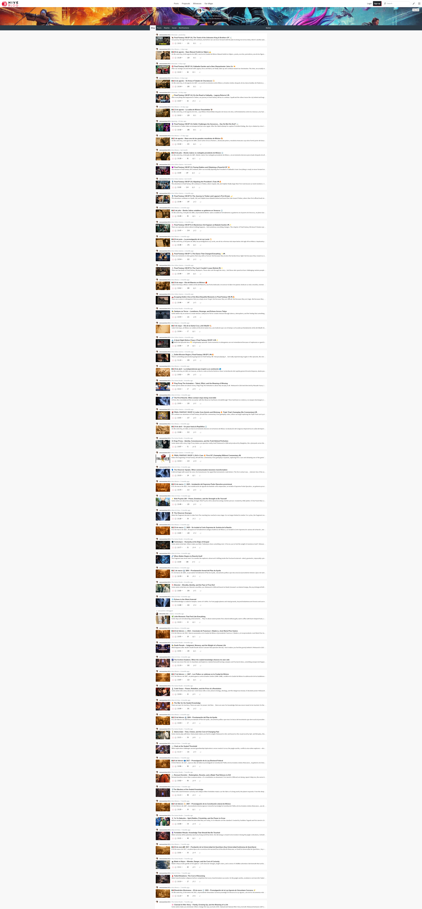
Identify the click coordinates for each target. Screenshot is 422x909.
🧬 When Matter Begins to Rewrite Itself (187, 556)
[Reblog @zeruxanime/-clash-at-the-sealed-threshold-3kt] (201, 752)
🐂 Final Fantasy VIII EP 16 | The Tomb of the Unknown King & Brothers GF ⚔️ (202, 37)
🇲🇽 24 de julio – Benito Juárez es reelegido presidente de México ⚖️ (197, 153)
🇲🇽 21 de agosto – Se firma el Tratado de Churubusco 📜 (193, 81)
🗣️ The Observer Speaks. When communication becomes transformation (199, 470)
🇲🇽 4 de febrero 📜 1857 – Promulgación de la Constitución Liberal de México (201, 804)
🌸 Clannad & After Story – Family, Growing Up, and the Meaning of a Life (200, 905)
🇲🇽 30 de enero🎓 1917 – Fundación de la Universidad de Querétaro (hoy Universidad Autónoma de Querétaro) (214, 847)
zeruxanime (163, 35)
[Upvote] (173, 43)
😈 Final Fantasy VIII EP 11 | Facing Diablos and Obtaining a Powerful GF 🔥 (201, 167)
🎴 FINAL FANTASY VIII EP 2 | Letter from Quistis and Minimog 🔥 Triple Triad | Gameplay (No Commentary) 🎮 (214, 412)
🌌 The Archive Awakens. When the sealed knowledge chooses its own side (200, 660)
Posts (176, 3)
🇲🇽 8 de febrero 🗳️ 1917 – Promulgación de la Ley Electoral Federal (197, 761)
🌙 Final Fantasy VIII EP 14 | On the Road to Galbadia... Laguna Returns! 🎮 (200, 95)
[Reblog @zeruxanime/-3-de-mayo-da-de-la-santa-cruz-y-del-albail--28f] (200, 331)
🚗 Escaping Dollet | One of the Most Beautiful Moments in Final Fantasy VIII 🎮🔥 (203, 297)
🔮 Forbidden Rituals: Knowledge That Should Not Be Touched (196, 833)
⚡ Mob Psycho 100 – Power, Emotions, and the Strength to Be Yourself (199, 499)
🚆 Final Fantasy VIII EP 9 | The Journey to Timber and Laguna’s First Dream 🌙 (202, 196)
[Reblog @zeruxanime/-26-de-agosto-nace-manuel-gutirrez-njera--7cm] (201, 58)
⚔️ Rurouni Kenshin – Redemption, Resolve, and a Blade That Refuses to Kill (201, 775)
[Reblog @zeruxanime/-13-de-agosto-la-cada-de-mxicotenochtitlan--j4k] (201, 115)
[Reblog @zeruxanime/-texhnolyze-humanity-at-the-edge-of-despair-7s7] (200, 547)
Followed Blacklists (214, 19)
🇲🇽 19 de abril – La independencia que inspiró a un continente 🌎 (196, 369)
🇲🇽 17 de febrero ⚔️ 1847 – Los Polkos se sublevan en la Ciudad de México (200, 674)
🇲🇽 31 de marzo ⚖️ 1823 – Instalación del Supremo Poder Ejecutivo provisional (202, 484)
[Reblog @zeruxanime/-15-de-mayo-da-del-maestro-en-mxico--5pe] (201, 288)
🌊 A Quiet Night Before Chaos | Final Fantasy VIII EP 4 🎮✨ (195, 340)
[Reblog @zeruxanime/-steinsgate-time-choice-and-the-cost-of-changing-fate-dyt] (200, 737)
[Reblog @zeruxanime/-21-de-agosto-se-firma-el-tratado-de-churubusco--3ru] (201, 86)
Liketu (172, 614)
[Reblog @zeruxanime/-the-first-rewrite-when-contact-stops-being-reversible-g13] (201, 403)
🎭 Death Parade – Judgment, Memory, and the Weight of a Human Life (199, 645)
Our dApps (209, 3)
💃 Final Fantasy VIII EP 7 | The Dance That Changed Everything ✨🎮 (198, 254)
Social (174, 28)
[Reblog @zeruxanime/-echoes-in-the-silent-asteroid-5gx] (201, 605)
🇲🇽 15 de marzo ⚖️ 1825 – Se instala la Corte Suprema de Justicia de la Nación (202, 527)
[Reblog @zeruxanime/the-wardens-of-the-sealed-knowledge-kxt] (200, 795)
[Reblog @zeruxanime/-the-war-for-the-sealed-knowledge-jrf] (201, 709)
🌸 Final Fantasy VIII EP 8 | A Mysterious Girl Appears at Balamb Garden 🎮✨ (201, 225)
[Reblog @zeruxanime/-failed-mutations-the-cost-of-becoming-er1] (200, 881)
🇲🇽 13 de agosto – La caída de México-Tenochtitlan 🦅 (192, 110)
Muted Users (201, 19)
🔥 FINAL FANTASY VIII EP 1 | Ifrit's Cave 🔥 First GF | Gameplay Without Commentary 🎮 (206, 455)
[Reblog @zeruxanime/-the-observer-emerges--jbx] (200, 519)
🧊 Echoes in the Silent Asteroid (184, 599)
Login (369, 3)
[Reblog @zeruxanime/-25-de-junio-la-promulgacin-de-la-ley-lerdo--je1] (201, 245)
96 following (217, 16)
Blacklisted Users (189, 19)
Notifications (184, 28)
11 (195, 447)
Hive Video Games (177, 164)
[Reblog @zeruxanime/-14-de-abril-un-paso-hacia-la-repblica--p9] (201, 432)
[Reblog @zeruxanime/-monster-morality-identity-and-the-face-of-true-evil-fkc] (201, 591)
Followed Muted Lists (230, 19)
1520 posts (207, 16)
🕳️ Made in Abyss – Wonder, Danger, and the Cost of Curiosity (195, 861)
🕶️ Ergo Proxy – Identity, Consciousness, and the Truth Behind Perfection (200, 441)
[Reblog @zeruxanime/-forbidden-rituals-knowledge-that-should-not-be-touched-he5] (200, 838)
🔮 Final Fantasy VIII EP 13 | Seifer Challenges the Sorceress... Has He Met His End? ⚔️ (205, 124)
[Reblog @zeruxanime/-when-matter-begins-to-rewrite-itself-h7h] (200, 562)
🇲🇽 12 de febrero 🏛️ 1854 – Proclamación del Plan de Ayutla (194, 717)
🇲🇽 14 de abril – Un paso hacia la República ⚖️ (189, 426)
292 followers (196, 16)
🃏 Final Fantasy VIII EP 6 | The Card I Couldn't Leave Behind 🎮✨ (197, 268)
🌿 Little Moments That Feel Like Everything (188, 616)
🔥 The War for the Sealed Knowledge (186, 703)
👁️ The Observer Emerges (182, 513)
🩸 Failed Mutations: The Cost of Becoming (188, 876)
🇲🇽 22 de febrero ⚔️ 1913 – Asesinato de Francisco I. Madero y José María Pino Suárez (205, 631)
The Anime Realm (177, 308)
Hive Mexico (175, 49)
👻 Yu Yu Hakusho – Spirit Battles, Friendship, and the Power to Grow (198, 818)
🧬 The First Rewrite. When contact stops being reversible (194, 398)
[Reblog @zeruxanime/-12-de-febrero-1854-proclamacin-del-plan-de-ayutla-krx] (200, 723)
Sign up (377, 3)
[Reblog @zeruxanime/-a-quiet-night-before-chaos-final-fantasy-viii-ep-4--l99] (200, 346)
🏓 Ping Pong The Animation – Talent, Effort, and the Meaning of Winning (200, 383)
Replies (167, 28)
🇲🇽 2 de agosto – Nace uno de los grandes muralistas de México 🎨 (197, 138)
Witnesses (197, 3)
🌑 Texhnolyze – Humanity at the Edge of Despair (190, 542)
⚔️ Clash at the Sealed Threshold (184, 746)
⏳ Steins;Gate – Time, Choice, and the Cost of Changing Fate (195, 732)
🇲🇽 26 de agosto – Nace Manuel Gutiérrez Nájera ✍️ (191, 52)
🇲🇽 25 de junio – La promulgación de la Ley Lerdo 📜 (192, 239)
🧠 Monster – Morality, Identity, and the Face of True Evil (193, 585)
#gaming (174, 121)
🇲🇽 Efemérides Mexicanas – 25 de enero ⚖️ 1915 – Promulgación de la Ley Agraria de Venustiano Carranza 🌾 (214, 890)
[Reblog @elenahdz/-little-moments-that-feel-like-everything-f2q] (200, 622)
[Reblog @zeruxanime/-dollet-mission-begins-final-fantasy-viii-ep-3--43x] (201, 360)
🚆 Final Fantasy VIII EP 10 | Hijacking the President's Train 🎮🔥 (196, 182)
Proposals (186, 3)
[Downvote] (176, 43)
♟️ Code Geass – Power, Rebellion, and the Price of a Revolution (196, 688)
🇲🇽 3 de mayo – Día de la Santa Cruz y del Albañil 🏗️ (192, 326)
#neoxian (174, 35)
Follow (416, 10)
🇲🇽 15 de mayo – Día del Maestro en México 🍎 (189, 282)
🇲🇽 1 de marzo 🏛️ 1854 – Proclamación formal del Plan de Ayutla (196, 570)
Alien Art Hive (176, 395)
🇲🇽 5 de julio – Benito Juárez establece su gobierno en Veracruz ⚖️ (197, 210)
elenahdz (162, 614)
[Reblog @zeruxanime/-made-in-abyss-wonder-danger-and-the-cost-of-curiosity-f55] (200, 867)
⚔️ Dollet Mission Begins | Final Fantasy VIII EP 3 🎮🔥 (193, 354)
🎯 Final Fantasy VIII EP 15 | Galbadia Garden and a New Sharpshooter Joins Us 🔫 (203, 66)
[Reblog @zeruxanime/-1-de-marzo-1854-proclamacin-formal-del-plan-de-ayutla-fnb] (200, 576)
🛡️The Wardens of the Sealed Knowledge (187, 789)
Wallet (268, 28)
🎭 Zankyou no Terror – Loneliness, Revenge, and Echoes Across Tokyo (199, 311)
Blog (153, 28)
